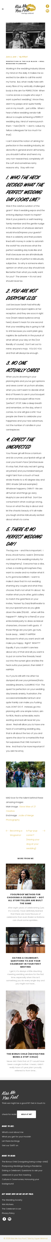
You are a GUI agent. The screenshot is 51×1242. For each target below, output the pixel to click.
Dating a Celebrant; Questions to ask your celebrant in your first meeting (25, 962)
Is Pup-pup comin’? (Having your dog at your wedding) (32, 839)
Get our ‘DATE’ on (10, 1145)
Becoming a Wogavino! (16, 833)
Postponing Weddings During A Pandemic (22, 1166)
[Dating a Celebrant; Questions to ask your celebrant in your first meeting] (25, 940)
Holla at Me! (26, 1114)
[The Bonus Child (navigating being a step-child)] (25, 1020)
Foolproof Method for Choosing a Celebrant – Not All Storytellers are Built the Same (25, 899)
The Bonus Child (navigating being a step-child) (26, 1055)
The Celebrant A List (11, 1208)
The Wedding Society (12, 1200)
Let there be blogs (11, 1141)
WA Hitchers (7, 1204)
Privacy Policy (8, 1213)
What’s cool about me (12, 1132)
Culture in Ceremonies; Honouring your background (20, 1181)
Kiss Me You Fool (9, 1096)
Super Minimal (40, 1238)
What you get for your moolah (16, 1136)
